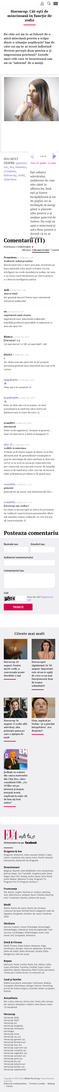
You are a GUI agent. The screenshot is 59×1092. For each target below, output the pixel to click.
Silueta (38, 951)
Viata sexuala (31, 854)
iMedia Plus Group (32, 1078)
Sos (35, 964)
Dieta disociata (26, 951)
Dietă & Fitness (13, 942)
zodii (21, 175)
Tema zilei (40, 1001)
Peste (30, 964)
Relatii (41, 854)
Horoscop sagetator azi (15, 1053)
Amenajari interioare (32, 982)
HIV (12, 935)
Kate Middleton (28, 870)
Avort (41, 932)
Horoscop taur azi (13, 1044)
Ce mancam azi (36, 972)
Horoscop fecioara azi (15, 1042)
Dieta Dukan (24, 945)
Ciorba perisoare (45, 969)
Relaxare (35, 945)
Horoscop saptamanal (15, 1069)
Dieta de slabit (11, 951)
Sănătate (9, 923)
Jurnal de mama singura (16, 988)
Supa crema (44, 967)
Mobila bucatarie (12, 982)
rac (6, 167)
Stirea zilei (28, 1001)
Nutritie (47, 948)
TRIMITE (18, 607)
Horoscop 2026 (11, 1017)
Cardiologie (18, 932)
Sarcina (7, 926)
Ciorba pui (9, 972)
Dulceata (14, 967)
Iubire (7, 857)
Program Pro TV (11, 881)
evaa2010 (9, 484)
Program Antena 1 (29, 881)
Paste (16, 964)
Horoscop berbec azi (14, 1066)
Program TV (40, 879)
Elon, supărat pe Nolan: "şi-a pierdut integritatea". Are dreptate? (43, 725)
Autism (7, 991)
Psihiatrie (30, 935)
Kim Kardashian (45, 870)
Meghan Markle (12, 870)
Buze (33, 894)
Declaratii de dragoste (27, 860)
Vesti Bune (40, 1004)
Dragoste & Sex (13, 851)
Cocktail (33, 967)
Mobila (47, 982)
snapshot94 (10, 379)
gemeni (21, 163)
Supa (6, 967)
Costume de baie (12, 910)
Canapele (8, 985)
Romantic (18, 854)
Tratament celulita (18, 897)
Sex (23, 857)
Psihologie (32, 926)
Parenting (47, 985)
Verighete (18, 913)
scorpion (10, 171)
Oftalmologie (31, 932)
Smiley (24, 876)
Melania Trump (25, 879)
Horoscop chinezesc (14, 1028)
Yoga (43, 945)
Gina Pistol (46, 876)
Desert (17, 969)
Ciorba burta (21, 972)
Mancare (8, 964)
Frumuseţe (10, 888)
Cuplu (49, 854)
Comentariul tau (14, 570)
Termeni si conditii (37, 1083)
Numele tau (11, 544)
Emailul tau (38, 544)
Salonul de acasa (37, 897)
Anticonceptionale (38, 929)
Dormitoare (20, 985)
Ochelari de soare (32, 913)
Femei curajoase (46, 988)
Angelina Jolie (39, 873)
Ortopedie (20, 935)
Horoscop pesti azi (13, 1058)
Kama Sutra (31, 857)
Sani (6, 894)
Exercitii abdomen (33, 948)
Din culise (9, 1001)
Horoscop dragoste (13, 1025)
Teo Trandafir (24, 873)
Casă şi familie (12, 979)
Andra (31, 876)
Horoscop (9, 1014)
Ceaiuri (16, 926)
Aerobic (19, 948)
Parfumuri (28, 892)
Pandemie (12, 1007)
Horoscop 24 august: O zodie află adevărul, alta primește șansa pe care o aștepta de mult (15, 729)
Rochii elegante (37, 910)
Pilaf (34, 969)
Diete (6, 945)
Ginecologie (44, 926)
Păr (5, 892)
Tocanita (24, 967)
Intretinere (9, 948)
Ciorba (23, 964)
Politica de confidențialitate (15, 1083)
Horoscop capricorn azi (15, 1047)
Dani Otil (15, 876)
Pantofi (25, 910)
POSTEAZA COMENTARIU (17, 246)
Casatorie (15, 857)
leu (12, 167)
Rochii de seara (18, 908)
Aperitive (8, 969)
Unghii (18, 892)
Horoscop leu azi (12, 1061)
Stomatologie (10, 929)
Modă (7, 904)
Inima (23, 926)
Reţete (8, 961)
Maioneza (26, 969)
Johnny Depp (10, 873)
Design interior (34, 985)
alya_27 (8, 444)
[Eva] (9, 3)
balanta (20, 167)
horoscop (10, 175)
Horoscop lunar (11, 1033)
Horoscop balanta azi (14, 1064)
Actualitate (10, 998)
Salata (41, 964)
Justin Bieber (10, 879)
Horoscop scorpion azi (15, 1050)
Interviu (19, 1001)
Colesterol (23, 929)
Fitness (13, 945)
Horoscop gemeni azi (14, 1039)
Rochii (11, 892)
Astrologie (9, 1031)
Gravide (33, 988)
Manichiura (15, 894)
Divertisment (12, 867)
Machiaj (46, 892)
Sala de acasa (22, 954)
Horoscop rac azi (12, 1036)
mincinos (10, 179)
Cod (6, 593)
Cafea (48, 964)
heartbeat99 (11, 397)
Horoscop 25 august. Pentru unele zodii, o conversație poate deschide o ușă (14, 668)
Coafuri (37, 892)
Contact (9, 1086)
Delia (37, 876)
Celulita (40, 894)
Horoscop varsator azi (15, 1055)
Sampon (26, 894)
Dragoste (8, 854)
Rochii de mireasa (36, 908)
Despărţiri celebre (25, 1004)
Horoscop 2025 (11, 1020)
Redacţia (51, 1083)
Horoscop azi (10, 1023)
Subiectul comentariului (18, 557)
